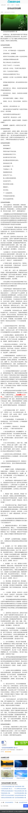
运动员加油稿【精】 (20, 786)
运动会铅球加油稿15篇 (20, 795)
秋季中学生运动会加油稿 (7, 795)
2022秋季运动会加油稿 (20, 788)
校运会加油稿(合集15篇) (21, 790)
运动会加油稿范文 (9, 802)
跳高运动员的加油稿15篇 (7, 797)
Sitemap (24, 811)
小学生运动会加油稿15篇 (7, 786)
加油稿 (17, 5)
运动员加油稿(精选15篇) (21, 793)
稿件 (12, 5)
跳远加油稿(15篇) (5, 793)
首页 (8, 5)
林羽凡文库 (11, 811)
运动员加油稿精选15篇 (20, 797)
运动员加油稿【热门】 (7, 788)
